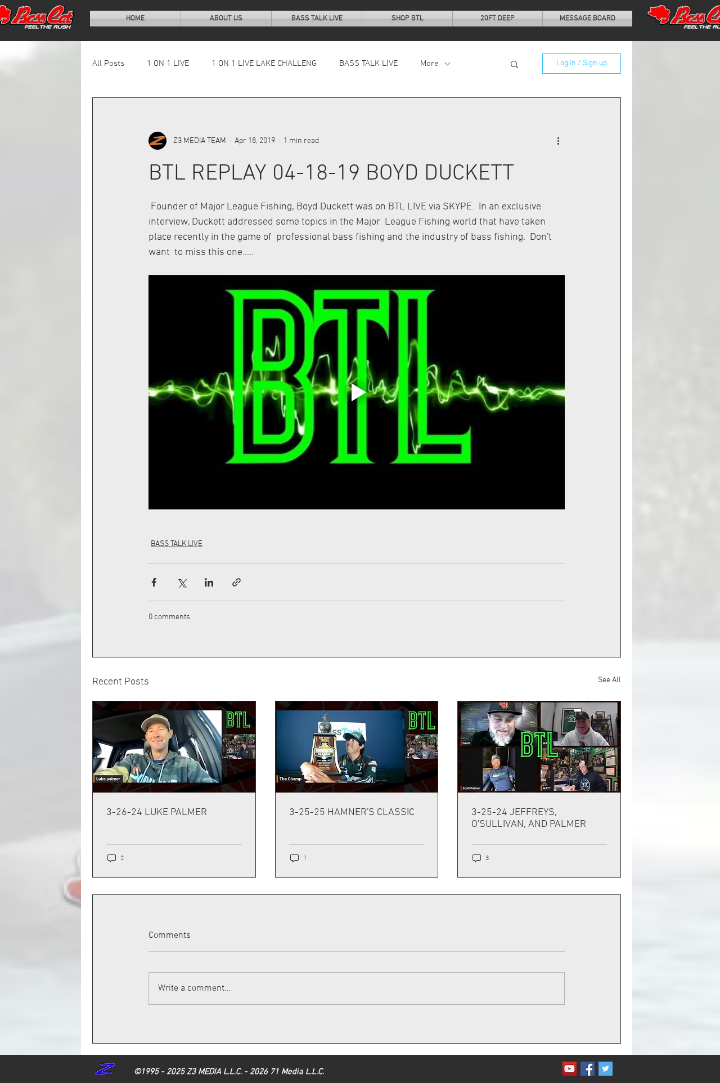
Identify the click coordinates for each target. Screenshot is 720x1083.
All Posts (108, 64)
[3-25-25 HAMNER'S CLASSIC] (357, 747)
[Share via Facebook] (153, 582)
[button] (514, 63)
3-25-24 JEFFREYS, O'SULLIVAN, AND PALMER (528, 818)
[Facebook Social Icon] (587, 1069)
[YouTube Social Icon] (569, 1069)
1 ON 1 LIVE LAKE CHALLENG (264, 64)
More (429, 64)
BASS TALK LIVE (368, 64)
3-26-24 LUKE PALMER (156, 812)
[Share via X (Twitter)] (181, 582)
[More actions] (558, 140)
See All (609, 680)
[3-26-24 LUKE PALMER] (174, 747)
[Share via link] (236, 582)
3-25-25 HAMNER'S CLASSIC (352, 812)
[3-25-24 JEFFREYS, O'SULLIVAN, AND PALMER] (539, 747)
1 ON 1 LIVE (168, 64)
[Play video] (356, 392)
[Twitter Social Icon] (605, 1069)
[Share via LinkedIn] (209, 582)
